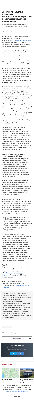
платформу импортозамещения (20, 40)
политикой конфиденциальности (17, 391)
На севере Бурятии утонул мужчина (8, 380)
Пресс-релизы (6, 326)
